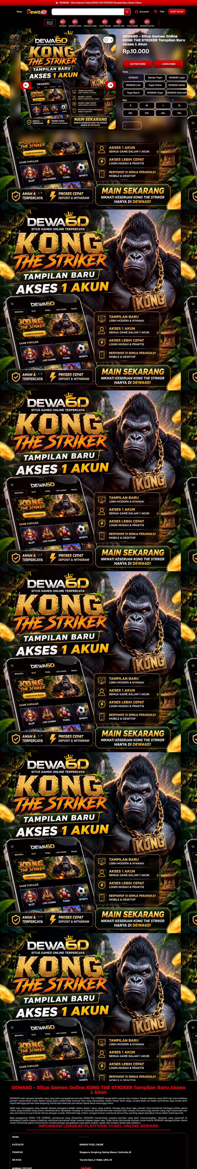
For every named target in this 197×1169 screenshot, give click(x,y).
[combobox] (88, 12)
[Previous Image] (26, 85)
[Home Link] (37, 11)
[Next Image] (110, 85)
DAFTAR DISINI (137, 64)
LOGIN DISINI (168, 64)
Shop (19, 11)
